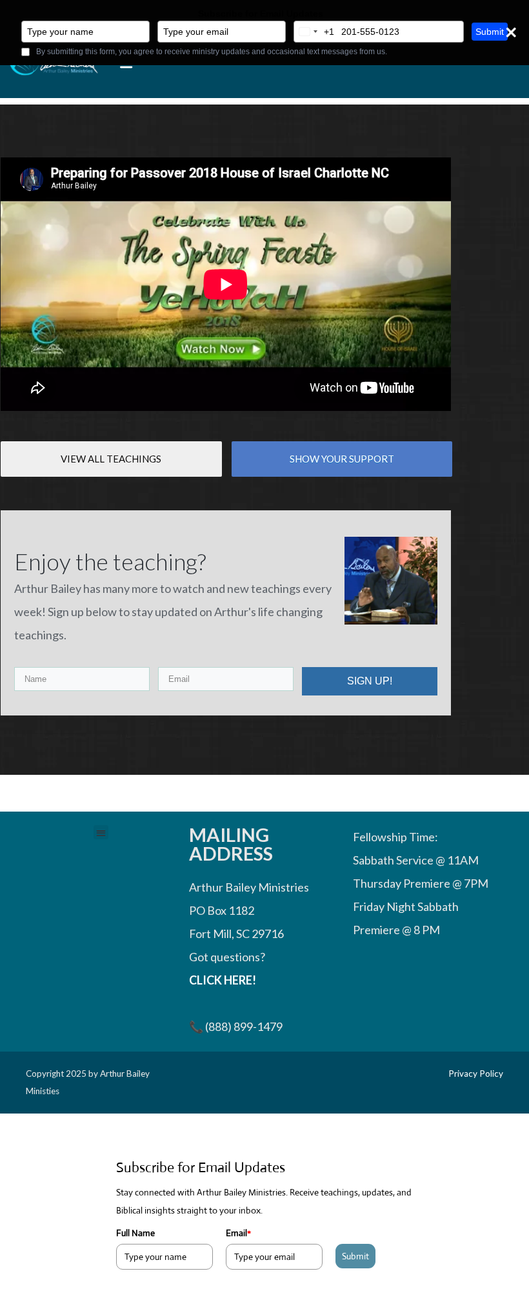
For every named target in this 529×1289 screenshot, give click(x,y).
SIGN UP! (369, 680)
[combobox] (314, 31)
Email (238, 1233)
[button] (101, 832)
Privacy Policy (475, 1073)
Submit (489, 31)
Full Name (135, 1233)
